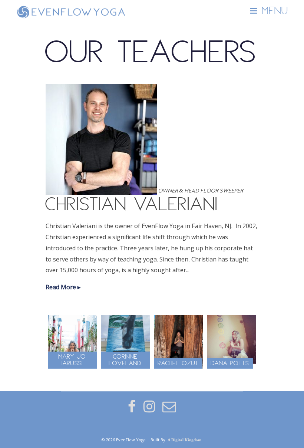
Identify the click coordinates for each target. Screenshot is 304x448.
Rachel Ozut (178, 363)
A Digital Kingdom (184, 440)
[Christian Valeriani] (102, 191)
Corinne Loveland (125, 360)
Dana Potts (230, 363)
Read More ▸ (63, 287)
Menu (273, 11)
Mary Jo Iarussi (72, 360)
